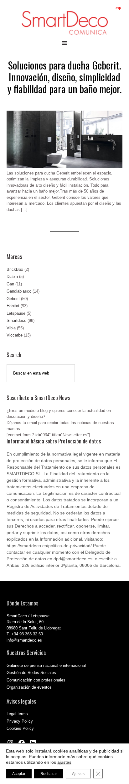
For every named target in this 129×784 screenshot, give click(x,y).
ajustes (64, 762)
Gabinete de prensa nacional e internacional (46, 665)
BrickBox (15, 269)
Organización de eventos (29, 687)
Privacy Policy (20, 721)
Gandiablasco (19, 291)
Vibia (11, 328)
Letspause (16, 313)
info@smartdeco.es (24, 640)
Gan (10, 284)
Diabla (12, 276)
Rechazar (48, 774)
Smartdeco (16, 320)
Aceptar (18, 774)
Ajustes (78, 774)
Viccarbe (15, 335)
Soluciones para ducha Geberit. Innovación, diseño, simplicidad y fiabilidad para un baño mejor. (64, 77)
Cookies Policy (20, 728)
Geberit (13, 298)
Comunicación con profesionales (36, 680)
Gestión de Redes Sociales (31, 672)
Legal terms (17, 713)
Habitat (13, 306)
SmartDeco (65, 23)
